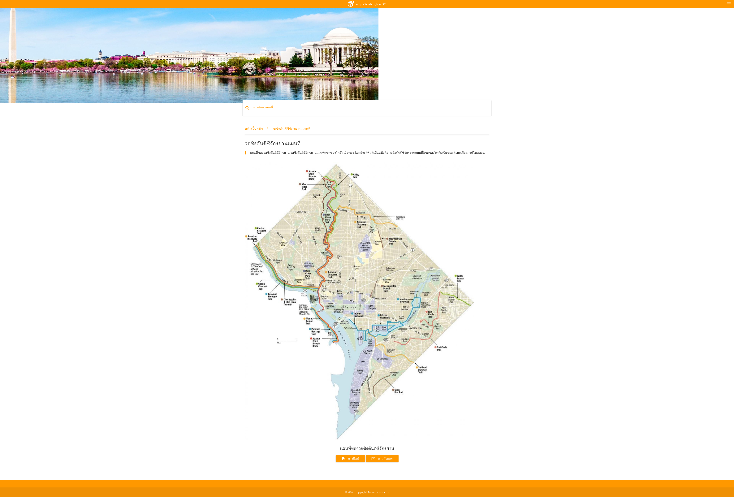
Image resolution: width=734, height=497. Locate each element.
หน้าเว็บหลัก (254, 128)
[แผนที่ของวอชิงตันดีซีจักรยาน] (359, 439)
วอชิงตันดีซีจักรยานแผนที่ (291, 128)
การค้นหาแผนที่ (263, 107)
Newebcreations (379, 492)
